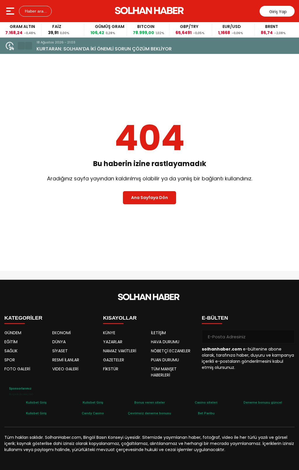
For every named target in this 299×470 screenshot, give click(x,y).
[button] (21, 46)
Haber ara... (35, 11)
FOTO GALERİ (17, 369)
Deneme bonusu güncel (263, 402)
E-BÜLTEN (215, 318)
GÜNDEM (12, 333)
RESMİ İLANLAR (65, 360)
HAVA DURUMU (165, 342)
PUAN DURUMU (165, 360)
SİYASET (60, 351)
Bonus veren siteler (149, 402)
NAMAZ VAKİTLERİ (119, 351)
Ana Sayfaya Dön (149, 197)
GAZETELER (113, 360)
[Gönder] (288, 336)
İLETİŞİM (158, 333)
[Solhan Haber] (150, 11)
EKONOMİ (61, 333)
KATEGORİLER (23, 318)
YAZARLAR (112, 342)
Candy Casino (93, 413)
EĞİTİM (11, 342)
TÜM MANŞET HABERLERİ (164, 372)
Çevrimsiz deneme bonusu (149, 413)
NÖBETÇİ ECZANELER (170, 351)
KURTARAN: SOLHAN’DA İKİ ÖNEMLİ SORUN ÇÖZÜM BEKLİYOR (104, 48)
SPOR (9, 360)
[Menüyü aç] (11, 11)
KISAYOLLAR (120, 318)
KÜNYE (109, 333)
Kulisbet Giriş (36, 402)
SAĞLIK (11, 351)
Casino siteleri (206, 402)
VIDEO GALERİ (65, 369)
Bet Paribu (206, 413)
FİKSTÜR (110, 369)
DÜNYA (59, 342)
